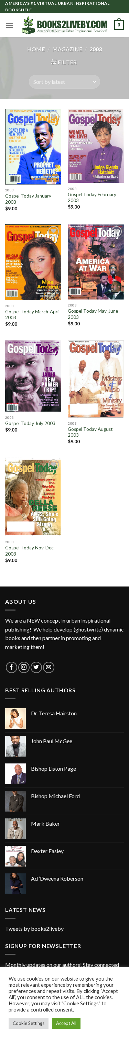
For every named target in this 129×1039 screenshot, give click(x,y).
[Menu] (9, 25)
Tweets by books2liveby (34, 928)
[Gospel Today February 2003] (96, 146)
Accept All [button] (66, 1023)
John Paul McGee (51, 741)
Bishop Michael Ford (55, 796)
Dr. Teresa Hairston (54, 713)
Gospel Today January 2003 (28, 199)
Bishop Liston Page (53, 768)
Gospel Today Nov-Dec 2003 (29, 551)
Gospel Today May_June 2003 (93, 314)
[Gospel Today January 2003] (33, 146)
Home (36, 49)
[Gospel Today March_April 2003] (33, 262)
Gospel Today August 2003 (90, 432)
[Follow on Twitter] (36, 667)
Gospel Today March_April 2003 (32, 315)
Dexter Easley (47, 851)
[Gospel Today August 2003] (96, 378)
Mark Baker (45, 823)
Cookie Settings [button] (28, 1023)
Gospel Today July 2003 (30, 423)
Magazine (67, 49)
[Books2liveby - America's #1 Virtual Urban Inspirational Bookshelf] (64, 25)
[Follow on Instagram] (24, 667)
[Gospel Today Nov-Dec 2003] (33, 497)
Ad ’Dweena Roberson (57, 878)
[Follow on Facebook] (11, 667)
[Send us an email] (48, 667)
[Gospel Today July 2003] (33, 376)
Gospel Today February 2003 (92, 197)
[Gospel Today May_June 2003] (96, 262)
